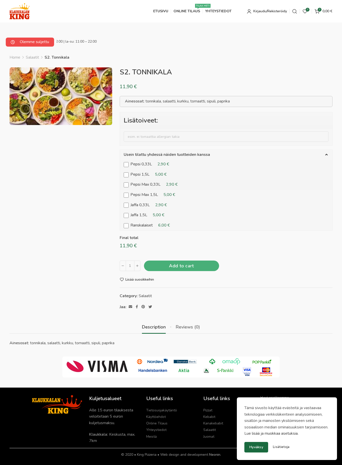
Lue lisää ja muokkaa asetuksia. (271, 433)
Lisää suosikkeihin (139, 279)
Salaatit (32, 57)
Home (15, 57)
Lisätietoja (281, 447)
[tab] (154, 327)
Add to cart (181, 266)
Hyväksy (256, 447)
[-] (123, 266)
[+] (137, 266)
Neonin (214, 454)
